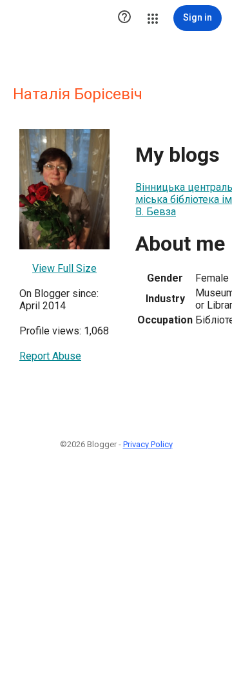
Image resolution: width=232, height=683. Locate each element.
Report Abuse (50, 356)
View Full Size (64, 268)
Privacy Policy (148, 444)
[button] (124, 18)
